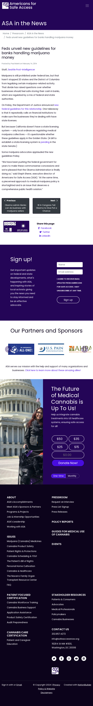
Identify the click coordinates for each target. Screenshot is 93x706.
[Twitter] (54, 658)
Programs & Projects (18, 511)
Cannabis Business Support (21, 607)
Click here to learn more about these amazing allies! (53, 370)
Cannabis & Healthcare (19, 571)
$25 (60, 447)
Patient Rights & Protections (21, 551)
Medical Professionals (63, 609)
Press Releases (59, 511)
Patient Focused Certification (19, 596)
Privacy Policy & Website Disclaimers (49, 688)
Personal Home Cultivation (21, 566)
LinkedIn (46, 235)
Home (6, 33)
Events (56, 544)
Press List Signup (60, 506)
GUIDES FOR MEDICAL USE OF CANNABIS (68, 533)
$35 (76, 439)
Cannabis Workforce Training (22, 602)
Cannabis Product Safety (20, 546)
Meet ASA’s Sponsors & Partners (24, 506)
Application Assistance (19, 612)
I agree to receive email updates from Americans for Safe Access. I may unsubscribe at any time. (69, 285)
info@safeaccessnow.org (65, 638)
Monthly (72, 475)
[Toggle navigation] (87, 5)
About (11, 497)
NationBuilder (84, 684)
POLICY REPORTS (62, 522)
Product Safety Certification (22, 617)
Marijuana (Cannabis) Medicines (24, 541)
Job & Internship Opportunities (23, 516)
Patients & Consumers (63, 599)
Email (19, 684)
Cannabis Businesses (63, 619)
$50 (59, 439)
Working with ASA (16, 526)
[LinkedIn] (83, 658)
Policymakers (59, 614)
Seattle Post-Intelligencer (21, 69)
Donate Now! (68, 463)
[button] (8, 349)
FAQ (9, 584)
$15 (76, 447)
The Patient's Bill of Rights (20, 561)
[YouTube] (76, 658)
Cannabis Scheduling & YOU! (22, 556)
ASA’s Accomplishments (20, 501)
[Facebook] (61, 658)
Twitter (46, 232)
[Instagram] (69, 658)
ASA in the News (35, 33)
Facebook (45, 228)
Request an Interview (63, 501)
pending (45, 142)
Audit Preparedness (17, 622)
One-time (58, 475)
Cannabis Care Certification (17, 634)
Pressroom (18, 33)
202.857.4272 (59, 633)
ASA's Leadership (16, 521)
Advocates (58, 604)
